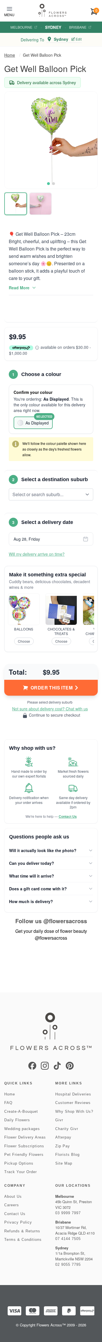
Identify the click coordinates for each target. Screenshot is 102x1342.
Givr (59, 1120)
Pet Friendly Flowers (24, 1154)
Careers (11, 1205)
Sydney (53, 27)
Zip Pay (62, 1146)
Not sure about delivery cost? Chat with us (50, 709)
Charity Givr (66, 1129)
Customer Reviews (73, 1103)
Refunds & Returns (22, 1231)
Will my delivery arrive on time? (37, 554)
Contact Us (68, 816)
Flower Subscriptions (24, 1146)
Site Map (63, 1163)
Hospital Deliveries (73, 1094)
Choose (24, 641)
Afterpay (63, 1137)
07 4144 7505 (68, 1239)
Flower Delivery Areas (25, 1137)
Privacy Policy (18, 1222)
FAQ (8, 1103)
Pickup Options (18, 1163)
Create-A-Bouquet (21, 1111)
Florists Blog (67, 1154)
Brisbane (77, 27)
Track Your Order (20, 1172)
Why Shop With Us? (74, 1111)
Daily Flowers (17, 1120)
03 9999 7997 (68, 1213)
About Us (13, 1196)
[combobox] (47, 494)
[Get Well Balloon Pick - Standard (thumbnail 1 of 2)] (15, 203)
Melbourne (21, 27)
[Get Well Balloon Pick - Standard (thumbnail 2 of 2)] (40, 203)
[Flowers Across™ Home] (52, 10)
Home (9, 55)
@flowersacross (65, 921)
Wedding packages (22, 1129)
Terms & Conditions (23, 1239)
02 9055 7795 (68, 1264)
